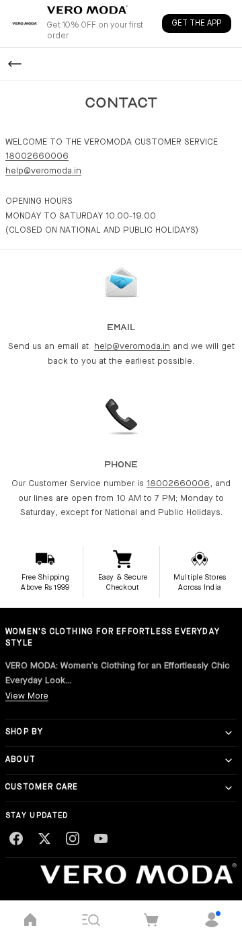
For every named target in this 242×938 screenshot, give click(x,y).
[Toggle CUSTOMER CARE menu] (228, 788)
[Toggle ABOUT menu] (228, 760)
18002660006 (37, 156)
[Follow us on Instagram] (73, 838)
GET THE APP (196, 23)
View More (26, 696)
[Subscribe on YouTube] (101, 838)
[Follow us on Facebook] (16, 838)
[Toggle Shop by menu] (228, 733)
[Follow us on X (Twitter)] (44, 838)
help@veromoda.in (43, 171)
